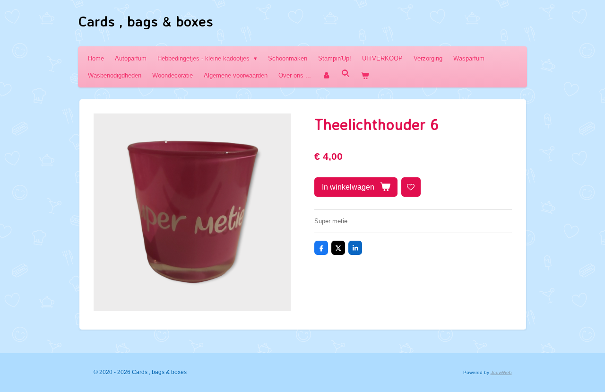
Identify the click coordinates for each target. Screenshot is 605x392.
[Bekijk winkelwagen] (365, 75)
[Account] (326, 75)
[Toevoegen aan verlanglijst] (411, 187)
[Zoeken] (345, 73)
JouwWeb (501, 372)
